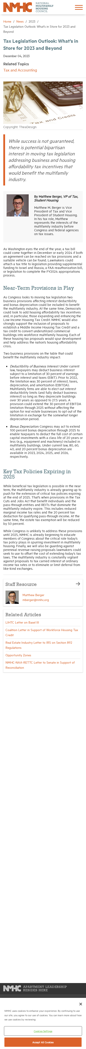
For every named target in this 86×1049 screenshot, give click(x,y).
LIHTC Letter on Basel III (22, 622)
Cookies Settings (43, 1031)
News (20, 21)
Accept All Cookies (43, 1042)
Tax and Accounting (20, 69)
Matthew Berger (33, 595)
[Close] (81, 1004)
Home (7, 21)
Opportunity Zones (18, 655)
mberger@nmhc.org (35, 599)
